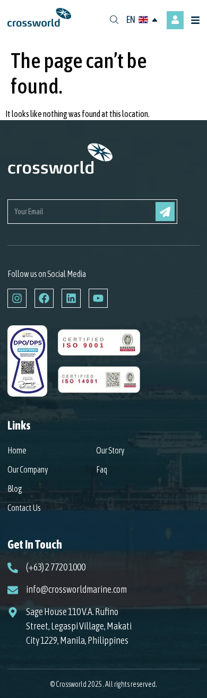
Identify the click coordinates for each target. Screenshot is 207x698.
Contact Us (24, 507)
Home (17, 450)
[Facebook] (44, 298)
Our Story (110, 450)
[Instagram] (17, 298)
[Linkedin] (71, 298)
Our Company (27, 469)
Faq (101, 469)
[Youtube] (98, 298)
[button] (197, 21)
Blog (14, 488)
